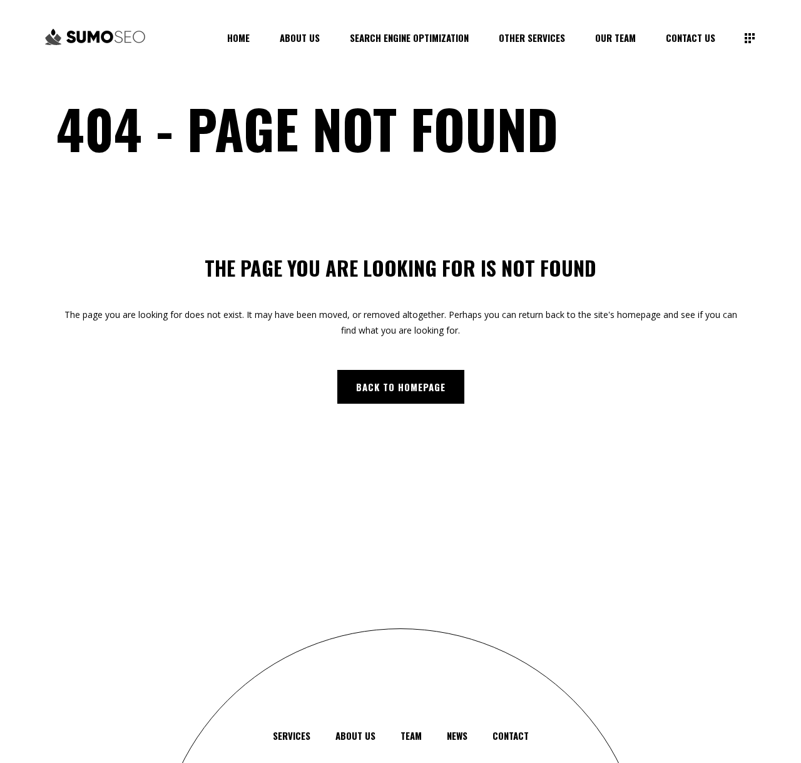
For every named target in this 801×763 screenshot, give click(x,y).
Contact (510, 735)
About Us (355, 735)
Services (291, 735)
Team (411, 735)
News (457, 735)
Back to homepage (401, 387)
